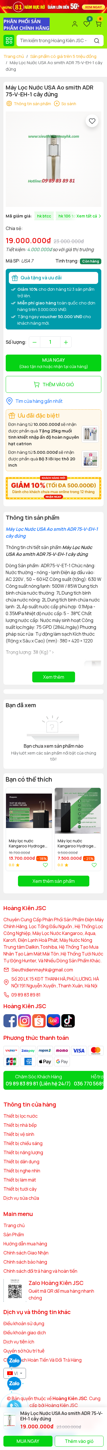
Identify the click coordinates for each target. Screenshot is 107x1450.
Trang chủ (13, 56)
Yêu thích (44, 865)
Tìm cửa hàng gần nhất (38, 401)
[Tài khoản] (75, 24)
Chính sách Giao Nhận (26, 1253)
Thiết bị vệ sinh (18, 1134)
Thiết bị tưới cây (20, 1189)
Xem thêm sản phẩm (54, 881)
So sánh (68, 103)
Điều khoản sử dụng (23, 1323)
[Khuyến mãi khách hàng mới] (53, 487)
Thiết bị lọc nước (20, 1116)
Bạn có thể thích (29, 779)
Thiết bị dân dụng (21, 1161)
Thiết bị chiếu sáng (23, 1143)
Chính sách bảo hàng (25, 1262)
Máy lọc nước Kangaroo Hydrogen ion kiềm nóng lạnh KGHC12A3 (28, 843)
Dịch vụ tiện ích (18, 1342)
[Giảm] (34, 342)
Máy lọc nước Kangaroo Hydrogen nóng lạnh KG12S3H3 (77, 843)
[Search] (97, 40)
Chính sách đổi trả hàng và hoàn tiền (40, 1271)
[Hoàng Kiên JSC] (53, 6)
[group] (53, 159)
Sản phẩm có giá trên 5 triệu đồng (63, 56)
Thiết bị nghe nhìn (21, 1171)
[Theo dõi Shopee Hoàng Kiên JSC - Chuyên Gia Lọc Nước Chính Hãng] (39, 1021)
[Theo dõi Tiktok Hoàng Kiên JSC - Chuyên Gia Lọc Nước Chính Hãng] (68, 1021)
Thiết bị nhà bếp (20, 1125)
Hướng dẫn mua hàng (25, 1243)
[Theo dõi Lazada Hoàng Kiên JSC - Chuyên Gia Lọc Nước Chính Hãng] (53, 1021)
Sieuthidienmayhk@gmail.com (42, 970)
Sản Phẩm (13, 1234)
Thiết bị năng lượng (23, 1152)
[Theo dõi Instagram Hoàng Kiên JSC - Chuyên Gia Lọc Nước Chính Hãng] (24, 1021)
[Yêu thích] (92, 120)
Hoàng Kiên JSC (61, 1405)
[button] (93, 829)
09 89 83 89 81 (26, 995)
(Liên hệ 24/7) (38, 1083)
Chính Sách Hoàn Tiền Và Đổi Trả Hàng (42, 1360)
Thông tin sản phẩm (32, 103)
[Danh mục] (8, 40)
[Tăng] (66, 342)
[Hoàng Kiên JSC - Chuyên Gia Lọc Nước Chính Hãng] (26, 24)
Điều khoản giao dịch (24, 1332)
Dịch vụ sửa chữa (21, 1198)
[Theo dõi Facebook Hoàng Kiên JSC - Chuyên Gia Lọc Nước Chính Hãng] (10, 1021)
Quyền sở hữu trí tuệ (24, 1351)
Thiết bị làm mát (19, 1180)
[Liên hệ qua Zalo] (14, 1384)
